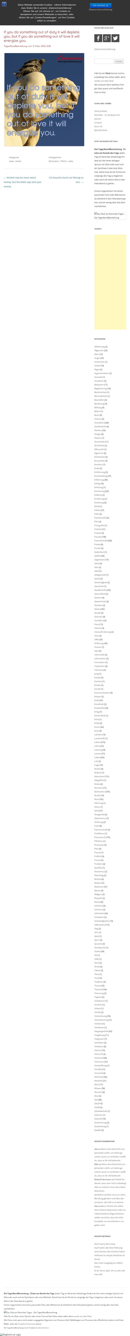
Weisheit (98, 1080)
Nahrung (98, 803)
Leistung (98, 749)
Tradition (98, 981)
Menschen (99, 776)
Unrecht (98, 1004)
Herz (96, 635)
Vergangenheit (101, 1031)
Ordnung (98, 822)
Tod (96, 978)
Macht (97, 768)
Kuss (96, 730)
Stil (95, 955)
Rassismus (99, 871)
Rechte (97, 879)
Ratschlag (98, 875)
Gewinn (97, 597)
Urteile (97, 1012)
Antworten (99, 361)
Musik (97, 795)
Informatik (99, 654)
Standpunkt (100, 947)
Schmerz (98, 909)
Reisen (97, 890)
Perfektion (99, 833)
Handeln (98, 620)
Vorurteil (98, 1073)
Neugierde (99, 814)
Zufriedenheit (100, 1111)
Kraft (96, 700)
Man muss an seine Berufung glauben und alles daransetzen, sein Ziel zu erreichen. (109, 1198)
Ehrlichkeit (99, 445)
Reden (97, 882)
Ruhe (96, 901)
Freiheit (97, 529)
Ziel (96, 1103)
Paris (96, 825)
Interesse (98, 669)
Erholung (98, 487)
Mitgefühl (98, 780)
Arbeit (18, 161)
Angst (97, 358)
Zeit (96, 1099)
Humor (97, 647)
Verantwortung (101, 1019)
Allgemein (99, 350)
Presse (97, 860)
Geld (96, 571)
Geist (96, 563)
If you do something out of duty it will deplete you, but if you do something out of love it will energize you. (41, 36)
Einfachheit (99, 456)
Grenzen (98, 616)
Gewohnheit (100, 601)
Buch (96, 415)
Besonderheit (100, 396)
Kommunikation (102, 692)
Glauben (98, 605)
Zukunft (98, 1118)
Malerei (97, 772)
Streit (96, 966)
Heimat (97, 628)
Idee (96, 650)
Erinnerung (99, 491)
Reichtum (98, 886)
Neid (96, 810)
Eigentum (98, 453)
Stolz (96, 962)
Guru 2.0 (98, 126)
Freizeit (97, 533)
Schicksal (98, 905)
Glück (97, 609)
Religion (98, 894)
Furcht (97, 548)
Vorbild (97, 1069)
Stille (96, 959)
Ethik (96, 506)
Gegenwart (99, 559)
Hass (96, 624)
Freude (97, 536)
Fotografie (99, 525)
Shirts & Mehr (100, 111)
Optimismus (100, 818)
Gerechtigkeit (100, 582)
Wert (96, 1084)
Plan (96, 848)
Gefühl (97, 555)
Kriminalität (99, 715)
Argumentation (101, 373)
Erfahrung (99, 479)
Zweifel (97, 1130)
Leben (97, 742)
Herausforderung (102, 631)
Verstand (98, 1057)
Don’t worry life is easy (104, 1243)
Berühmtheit (100, 392)
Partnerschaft (100, 829)
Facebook (98, 38)
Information (100, 658)
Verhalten (99, 1042)
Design (97, 434)
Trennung (99, 993)
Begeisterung (100, 388)
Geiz (96, 567)
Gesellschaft (100, 590)
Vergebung (99, 1035)
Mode (97, 784)
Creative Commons (26, 1324)
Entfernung (99, 472)
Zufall (96, 1107)
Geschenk (99, 586)
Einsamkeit (99, 460)
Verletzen (98, 1046)
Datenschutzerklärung (100, 9)
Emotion (98, 464)
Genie (97, 578)
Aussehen (99, 380)
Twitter (115, 38)
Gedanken (99, 552)
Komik (97, 688)
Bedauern (99, 384)
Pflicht (64, 161)
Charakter (99, 422)
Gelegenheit (100, 574)
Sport (97, 940)
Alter (96, 354)
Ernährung (99, 498)
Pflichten (98, 841)
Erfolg (97, 483)
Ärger (96, 369)
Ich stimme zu (100, 5)
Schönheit (99, 913)
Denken (98, 430)
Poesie (97, 852)
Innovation (99, 662)
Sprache (98, 943)
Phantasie (99, 844)
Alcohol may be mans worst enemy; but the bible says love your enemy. (23, 182)
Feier (96, 514)
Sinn (96, 932)
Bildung (97, 407)
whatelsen (99, 1194)
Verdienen (99, 1027)
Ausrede (98, 377)
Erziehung (99, 502)
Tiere (96, 974)
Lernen (97, 753)
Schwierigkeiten (101, 921)
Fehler (97, 510)
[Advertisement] (110, 282)
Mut (96, 799)
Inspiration (99, 666)
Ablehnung (99, 346)
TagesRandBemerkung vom (27, 46)
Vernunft (98, 1054)
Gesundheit (99, 593)
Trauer (97, 985)
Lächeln (98, 734)
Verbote (98, 1023)
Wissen (97, 1088)
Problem (98, 863)
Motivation (54, 161)
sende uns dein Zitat (103, 80)
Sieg (96, 928)
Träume (98, 989)
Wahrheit (98, 1076)
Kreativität (99, 708)
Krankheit (99, 704)
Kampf (97, 677)
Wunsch (98, 1092)
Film (96, 521)
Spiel (96, 936)
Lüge (96, 765)
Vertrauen (99, 1061)
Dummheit (99, 441)
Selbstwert (99, 924)
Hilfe (96, 639)
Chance (97, 418)
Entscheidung (100, 475)
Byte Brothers (100, 130)
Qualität (98, 867)
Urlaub (97, 1008)
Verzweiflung (100, 1065)
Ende (96, 468)
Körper (97, 696)
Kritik (96, 723)
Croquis (98, 122)
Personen (98, 837)
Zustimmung (100, 1122)
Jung (96, 673)
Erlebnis (98, 495)
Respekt (98, 898)
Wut (96, 1095)
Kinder (97, 685)
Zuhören (98, 1114)
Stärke (97, 951)
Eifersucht (99, 449)
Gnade (97, 612)
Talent (97, 970)
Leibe (70, 161)
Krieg (96, 711)
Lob (96, 761)
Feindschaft (99, 517)
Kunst (97, 727)
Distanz (97, 437)
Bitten (97, 411)
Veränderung (100, 1016)
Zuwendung (100, 1126)
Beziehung (99, 403)
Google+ (107, 38)
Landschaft (99, 738)
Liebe (11, 161)
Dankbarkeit (100, 426)
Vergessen (99, 1038)
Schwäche (99, 917)
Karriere (98, 681)
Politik (97, 856)
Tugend (97, 997)
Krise (96, 719)
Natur (97, 806)
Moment (98, 787)
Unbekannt (99, 1000)
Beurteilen (99, 399)
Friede (97, 544)
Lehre (97, 746)
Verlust (97, 1050)
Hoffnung (99, 643)
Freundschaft (100, 540)
